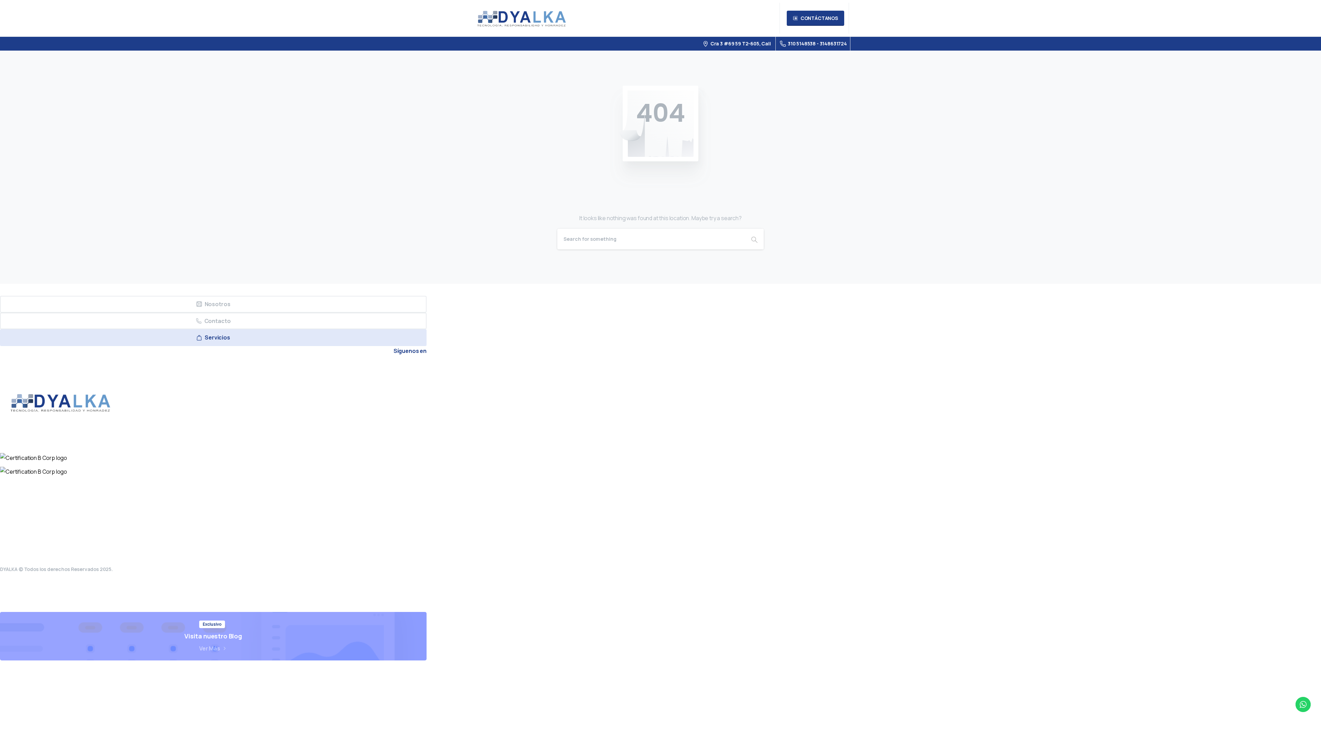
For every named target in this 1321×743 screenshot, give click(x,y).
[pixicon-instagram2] (371, 365)
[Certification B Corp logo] (33, 458)
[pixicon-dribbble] (403, 365)
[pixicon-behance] (419, 365)
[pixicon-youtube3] (387, 365)
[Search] (754, 239)
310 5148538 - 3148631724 (817, 43)
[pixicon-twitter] (355, 365)
